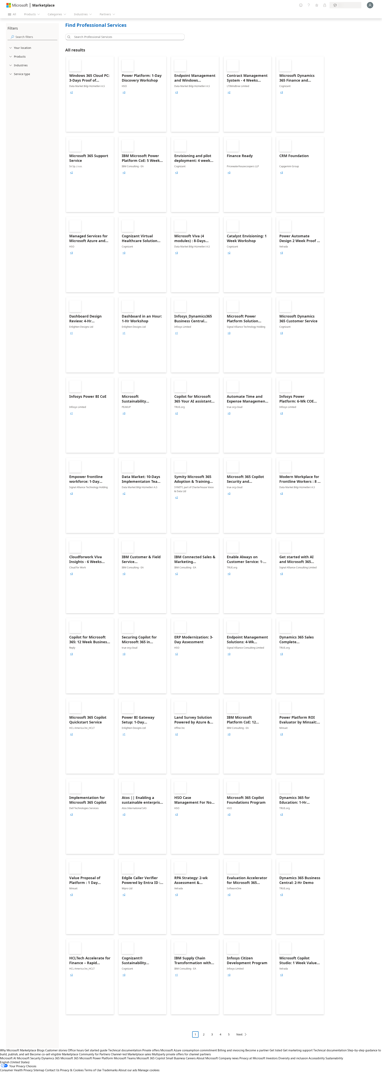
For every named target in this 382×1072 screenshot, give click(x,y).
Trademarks (110, 1070)
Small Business (175, 1058)
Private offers (151, 1050)
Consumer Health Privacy (16, 1070)
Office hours (76, 1050)
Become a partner (257, 1050)
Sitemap (38, 1070)
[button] (68, 37)
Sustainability (334, 1058)
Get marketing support (298, 1050)
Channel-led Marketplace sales (131, 1054)
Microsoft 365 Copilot (150, 1058)
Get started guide (96, 1050)
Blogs (40, 1050)
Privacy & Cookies (72, 1070)
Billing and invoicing (231, 1050)
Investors (272, 1058)
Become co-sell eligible (45, 1054)
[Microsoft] (17, 5)
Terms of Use (92, 1070)
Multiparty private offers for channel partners (181, 1054)
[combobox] (126, 37)
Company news (229, 1058)
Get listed (276, 1050)
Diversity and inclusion (293, 1058)
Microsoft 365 (69, 1058)
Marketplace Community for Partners (86, 1054)
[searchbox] (36, 37)
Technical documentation (124, 1050)
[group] (71, 92)
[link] (90, 94)
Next (239, 1034)
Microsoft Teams (125, 1058)
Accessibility (317, 1058)
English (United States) (15, 1062)
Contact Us (52, 1070)
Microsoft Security (29, 1058)
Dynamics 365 (50, 1058)
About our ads (127, 1070)
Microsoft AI (8, 1058)
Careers (191, 1058)
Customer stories (56, 1050)
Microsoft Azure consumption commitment (189, 1050)
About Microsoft (207, 1058)
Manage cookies (148, 1070)
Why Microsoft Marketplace (18, 1050)
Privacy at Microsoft (252, 1058)
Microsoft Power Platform (96, 1058)
